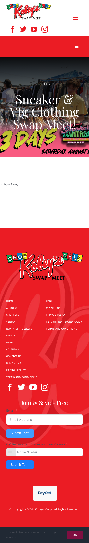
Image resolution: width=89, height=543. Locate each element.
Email (10, 410)
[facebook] (12, 29)
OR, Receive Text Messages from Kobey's (35, 444)
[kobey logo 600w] (44, 248)
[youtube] (34, 29)
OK (75, 535)
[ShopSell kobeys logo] (28, 4)
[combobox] (11, 452)
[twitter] (23, 29)
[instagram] (44, 29)
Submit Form (20, 433)
